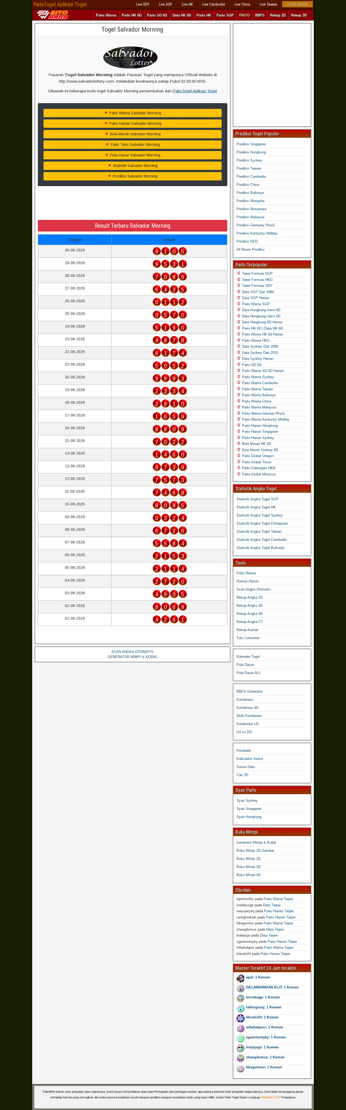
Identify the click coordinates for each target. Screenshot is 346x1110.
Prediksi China (248, 185)
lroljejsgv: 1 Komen (262, 1047)
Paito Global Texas (256, 462)
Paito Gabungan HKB (258, 468)
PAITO (244, 15)
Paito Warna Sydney (257, 377)
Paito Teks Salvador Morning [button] (134, 144)
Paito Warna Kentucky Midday (265, 419)
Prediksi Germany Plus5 (256, 225)
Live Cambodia (213, 4)
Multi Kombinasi (249, 716)
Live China (242, 4)
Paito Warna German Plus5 (263, 413)
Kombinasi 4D (247, 708)
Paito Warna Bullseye (258, 395)
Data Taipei (272, 905)
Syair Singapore (249, 809)
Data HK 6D (181, 15)
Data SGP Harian (255, 298)
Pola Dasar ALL (249, 673)
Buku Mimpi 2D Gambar (255, 851)
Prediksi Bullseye (250, 193)
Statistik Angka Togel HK (256, 507)
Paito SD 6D (157, 15)
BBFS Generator (249, 691)
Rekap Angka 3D (250, 605)
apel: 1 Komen (258, 977)
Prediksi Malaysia (250, 217)
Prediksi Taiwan (249, 168)
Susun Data (246, 767)
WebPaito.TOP (270, 1097)
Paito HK (204, 15)
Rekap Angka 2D (250, 597)
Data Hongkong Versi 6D (260, 316)
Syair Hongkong (249, 817)
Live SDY (142, 4)
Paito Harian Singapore (259, 432)
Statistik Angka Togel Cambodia (262, 540)
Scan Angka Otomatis (254, 589)
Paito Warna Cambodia (259, 383)
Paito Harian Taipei (279, 911)
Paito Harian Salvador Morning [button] (134, 123)
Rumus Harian (248, 581)
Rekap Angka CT (250, 622)
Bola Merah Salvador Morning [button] (135, 134)
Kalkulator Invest (250, 759)
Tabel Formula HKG (257, 280)
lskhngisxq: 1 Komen (263, 1007)
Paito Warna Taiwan (257, 389)
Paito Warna (106, 15)
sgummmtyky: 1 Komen (266, 1037)
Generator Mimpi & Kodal (256, 842)
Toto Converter (248, 638)
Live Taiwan (268, 4)
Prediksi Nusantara (251, 209)
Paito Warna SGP (255, 304)
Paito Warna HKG (255, 340)
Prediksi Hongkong (251, 152)
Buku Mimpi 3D (249, 867)
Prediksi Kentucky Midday (257, 233)
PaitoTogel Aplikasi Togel (59, 4)
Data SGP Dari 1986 (257, 292)
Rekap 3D (299, 15)
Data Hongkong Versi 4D (260, 310)
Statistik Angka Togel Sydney (260, 515)
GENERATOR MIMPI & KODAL (133, 657)
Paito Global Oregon (257, 456)
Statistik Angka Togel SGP (257, 499)
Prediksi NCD (247, 241)
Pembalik (244, 751)
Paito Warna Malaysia (258, 407)
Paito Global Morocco (258, 474)
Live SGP (165, 4)
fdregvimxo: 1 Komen (264, 1067)
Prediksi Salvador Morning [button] (135, 176)
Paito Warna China (256, 401)
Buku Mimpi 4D (249, 875)
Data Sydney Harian (257, 359)
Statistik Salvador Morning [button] (135, 165)
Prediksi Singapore (251, 144)
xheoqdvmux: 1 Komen (265, 1057)
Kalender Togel (248, 657)
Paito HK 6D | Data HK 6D (262, 328)
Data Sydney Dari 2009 (259, 346)
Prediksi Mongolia (250, 201)
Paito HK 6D (132, 15)
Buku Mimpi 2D (249, 859)
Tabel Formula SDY (256, 286)
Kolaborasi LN (247, 724)
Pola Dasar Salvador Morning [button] (134, 155)
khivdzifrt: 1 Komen (262, 1017)
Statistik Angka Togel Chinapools (262, 523)
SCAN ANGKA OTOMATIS (132, 652)
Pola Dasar (245, 665)
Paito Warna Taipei (278, 899)
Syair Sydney (247, 801)
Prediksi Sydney (249, 160)
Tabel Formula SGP (257, 273)
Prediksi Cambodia (251, 177)
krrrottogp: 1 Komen (263, 997)
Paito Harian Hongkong (259, 426)
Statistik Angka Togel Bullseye (260, 548)
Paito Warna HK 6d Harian (262, 334)
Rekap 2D (278, 15)
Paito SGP (225, 15)
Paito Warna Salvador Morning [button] (134, 113)
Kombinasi (245, 699)
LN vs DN (244, 732)
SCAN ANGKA (297, 4)
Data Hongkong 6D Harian (261, 322)
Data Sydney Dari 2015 (259, 353)
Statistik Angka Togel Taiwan (259, 531)
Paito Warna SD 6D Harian (262, 371)
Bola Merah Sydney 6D (259, 450)
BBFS (260, 15)
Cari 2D (242, 775)
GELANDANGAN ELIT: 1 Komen (272, 987)
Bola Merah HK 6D (256, 444)
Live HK (187, 4)
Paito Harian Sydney (257, 438)
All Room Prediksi (251, 249)
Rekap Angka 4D (250, 614)
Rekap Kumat (247, 630)
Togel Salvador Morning (132, 29)
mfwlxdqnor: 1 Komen (264, 1027)
